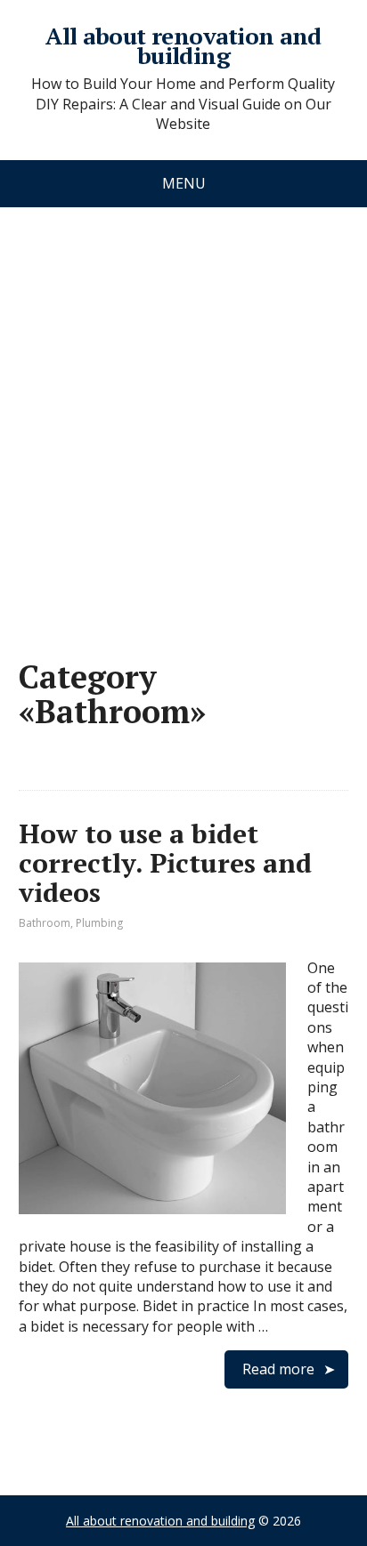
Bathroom (44, 922)
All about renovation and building (183, 46)
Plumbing (99, 922)
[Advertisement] (183, 415)
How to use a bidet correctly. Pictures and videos (165, 863)
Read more (278, 1369)
